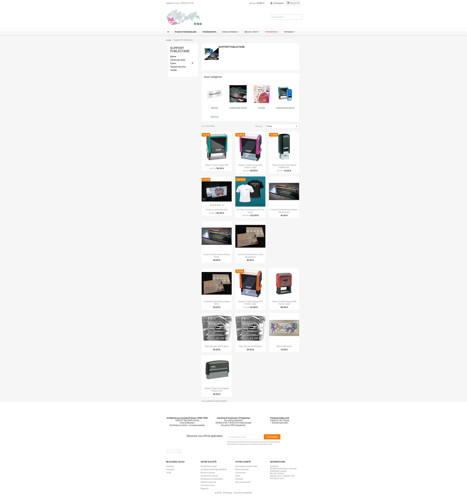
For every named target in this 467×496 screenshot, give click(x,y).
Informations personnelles (246, 466)
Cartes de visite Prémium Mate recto (216, 302)
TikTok (179, 451)
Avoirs (237, 476)
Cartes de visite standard (216, 210)
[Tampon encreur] (285, 94)
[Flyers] (261, 94)
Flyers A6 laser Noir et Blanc (216, 346)
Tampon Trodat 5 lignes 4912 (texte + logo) (250, 166)
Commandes (240, 472)
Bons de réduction (243, 482)
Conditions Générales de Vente (214, 469)
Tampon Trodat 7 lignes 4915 (217, 165)
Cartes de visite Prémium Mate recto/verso (250, 255)
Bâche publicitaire (284, 346)
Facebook (168, 451)
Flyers (173, 63)
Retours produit (242, 469)
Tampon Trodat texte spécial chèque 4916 (217, 389)
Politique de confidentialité (212, 479)
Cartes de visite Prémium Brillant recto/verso (284, 211)
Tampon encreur (178, 66)
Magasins (205, 488)
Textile (173, 70)
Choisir (282, 126)
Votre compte (243, 461)
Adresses (239, 479)
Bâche (173, 56)
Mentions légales (208, 472)
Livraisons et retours (209, 476)
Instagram (174, 451)
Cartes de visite (177, 60)
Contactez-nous (208, 485)
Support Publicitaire (180, 49)
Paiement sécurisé (208, 482)
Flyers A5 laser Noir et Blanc (250, 346)
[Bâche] (214, 94)
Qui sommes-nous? (209, 466)
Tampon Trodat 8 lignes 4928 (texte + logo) (284, 302)
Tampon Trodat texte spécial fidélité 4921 (284, 166)
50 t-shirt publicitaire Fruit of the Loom (250, 211)
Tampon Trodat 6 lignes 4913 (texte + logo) (250, 302)
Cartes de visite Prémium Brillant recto (216, 255)
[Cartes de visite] (238, 94)
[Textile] (214, 114)
